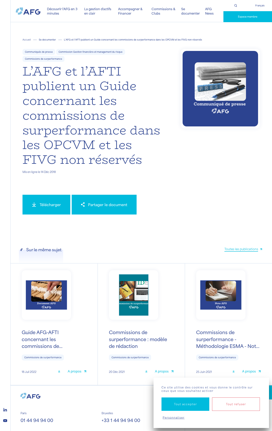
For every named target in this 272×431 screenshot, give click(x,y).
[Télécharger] (60, 371)
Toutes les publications (241, 249)
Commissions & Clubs (163, 11)
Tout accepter (185, 404)
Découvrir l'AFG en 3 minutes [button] (62, 11)
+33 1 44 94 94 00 (121, 420)
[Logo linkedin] (5, 409)
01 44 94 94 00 (37, 420)
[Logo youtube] (5, 420)
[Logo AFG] (28, 11)
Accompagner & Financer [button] (130, 11)
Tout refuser (236, 404)
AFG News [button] (209, 11)
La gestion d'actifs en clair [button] (97, 11)
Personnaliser (174, 417)
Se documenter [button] (190, 11)
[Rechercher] (235, 5)
